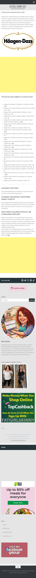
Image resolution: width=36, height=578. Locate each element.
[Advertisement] (18, 75)
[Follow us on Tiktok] (34, 280)
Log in (3, 428)
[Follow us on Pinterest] (31, 280)
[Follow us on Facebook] (22, 280)
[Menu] (34, 2)
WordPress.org (7, 536)
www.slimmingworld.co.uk (19, 440)
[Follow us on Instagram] (28, 280)
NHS (9, 235)
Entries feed (6, 528)
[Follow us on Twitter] (25, 280)
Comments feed (7, 532)
